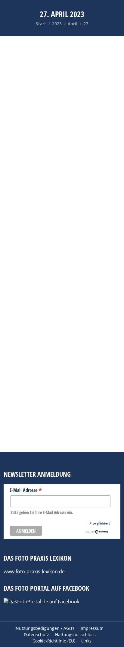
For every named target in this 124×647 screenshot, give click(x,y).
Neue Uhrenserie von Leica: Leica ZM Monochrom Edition (60, 133)
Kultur (92, 344)
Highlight (24, 146)
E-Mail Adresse (26, 490)
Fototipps (70, 344)
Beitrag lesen (29, 237)
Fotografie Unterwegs (35, 344)
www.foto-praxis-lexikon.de (34, 571)
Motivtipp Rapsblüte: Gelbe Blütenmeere (48, 331)
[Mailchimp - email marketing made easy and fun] (97, 532)
